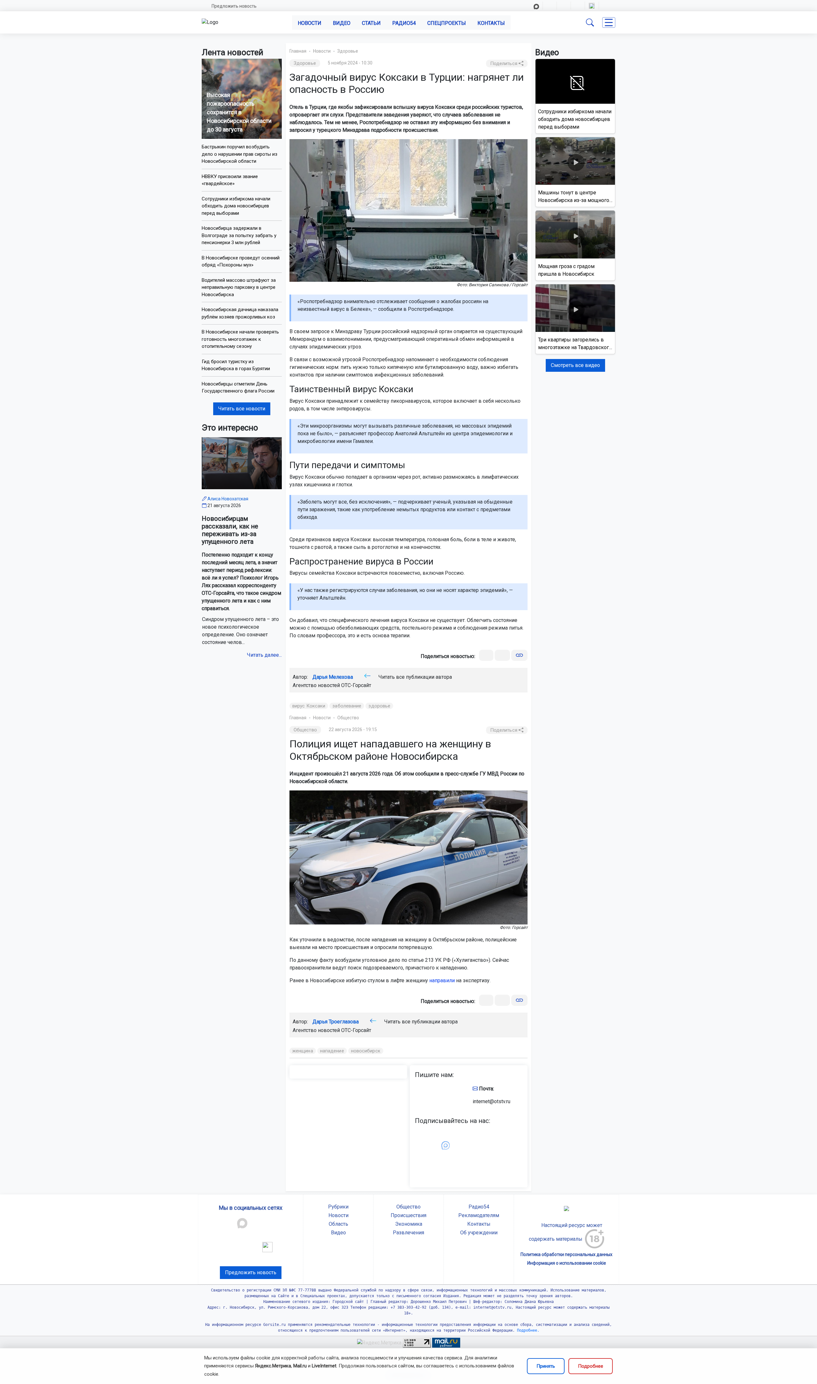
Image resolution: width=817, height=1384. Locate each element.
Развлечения (408, 1233)
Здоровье (347, 51)
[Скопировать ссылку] (519, 655)
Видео (341, 23)
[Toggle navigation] (608, 22)
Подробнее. (527, 1330)
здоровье (379, 706)
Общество (348, 717)
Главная (297, 51)
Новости (309, 23)
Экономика (408, 1224)
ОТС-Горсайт (356, 685)
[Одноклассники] (502, 655)
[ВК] (486, 655)
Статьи (371, 23)
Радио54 (404, 23)
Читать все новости (241, 409)
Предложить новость (234, 6)
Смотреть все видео (575, 365)
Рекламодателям (478, 1215)
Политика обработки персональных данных (566, 1254)
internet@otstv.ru (491, 1101)
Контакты (491, 23)
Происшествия (408, 1215)
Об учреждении (479, 1233)
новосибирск (365, 1051)
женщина (302, 1051)
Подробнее (590, 1366)
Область (338, 1224)
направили (442, 980)
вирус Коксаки (308, 706)
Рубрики (338, 1207)
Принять (545, 1366)
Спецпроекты (446, 23)
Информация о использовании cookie (566, 1263)
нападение (332, 1051)
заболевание (346, 706)
